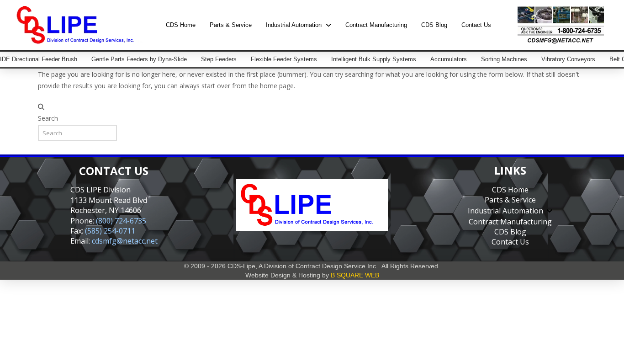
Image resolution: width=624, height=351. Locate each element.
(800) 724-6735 (121, 221)
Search (48, 118)
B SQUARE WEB (355, 275)
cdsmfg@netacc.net (125, 241)
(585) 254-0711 (110, 231)
